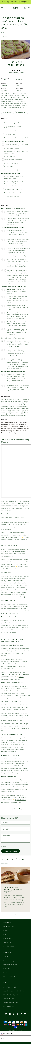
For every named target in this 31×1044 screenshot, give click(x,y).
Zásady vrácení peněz (10, 995)
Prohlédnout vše (8, 927)
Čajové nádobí (8, 938)
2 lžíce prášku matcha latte (13, 196)
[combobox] (15, 1034)
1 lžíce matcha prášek (11, 123)
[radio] (12, 70)
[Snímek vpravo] (19, 915)
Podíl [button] (5, 36)
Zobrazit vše (5, 863)
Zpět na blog (16, 809)
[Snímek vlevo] (12, 915)
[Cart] (29, 8)
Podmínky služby (9, 1006)
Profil (5, 972)
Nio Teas (13, 1030)
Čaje (4, 934)
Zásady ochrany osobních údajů (14, 991)
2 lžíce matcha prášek (11, 148)
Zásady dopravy (8, 999)
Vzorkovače (7, 942)
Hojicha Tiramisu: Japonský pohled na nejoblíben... (13, 889)
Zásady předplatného (10, 1002)
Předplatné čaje (8, 946)
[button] (2, 8)
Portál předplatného (10, 976)
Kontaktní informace (10, 965)
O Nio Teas (7, 957)
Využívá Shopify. (19, 1030)
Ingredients (5, 118)
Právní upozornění (9, 987)
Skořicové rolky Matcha (16, 63)
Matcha (6, 930)
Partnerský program (10, 961)
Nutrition (4, 419)
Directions (4, 205)
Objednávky (7, 968)
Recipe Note (5, 396)
